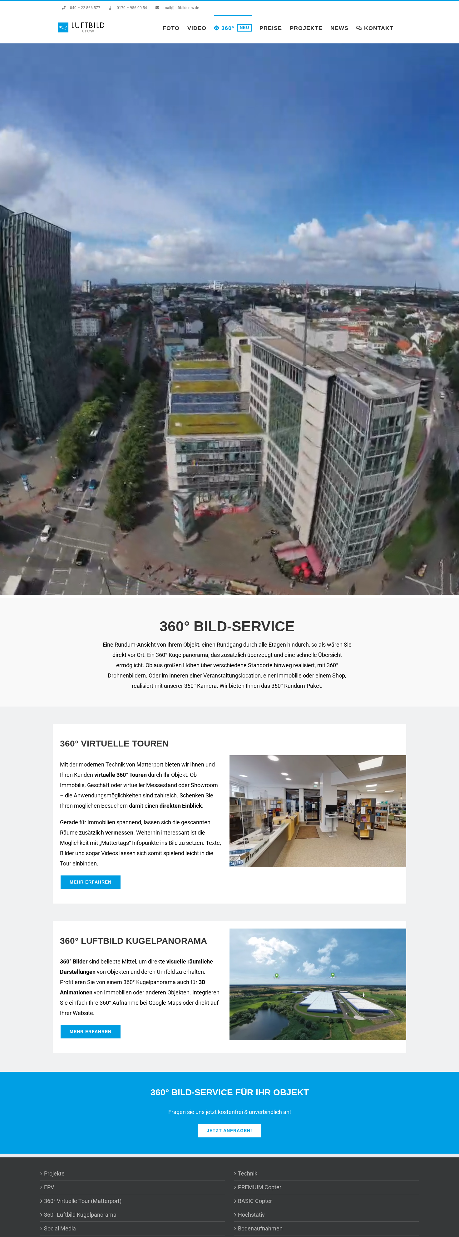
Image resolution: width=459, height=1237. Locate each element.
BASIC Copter (255, 1201)
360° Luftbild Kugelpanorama (80, 1214)
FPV (49, 1187)
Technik (247, 1173)
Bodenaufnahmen (260, 1228)
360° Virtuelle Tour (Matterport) (82, 1201)
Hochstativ (251, 1214)
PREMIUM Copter (259, 1187)
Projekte (54, 1173)
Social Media (60, 1228)
